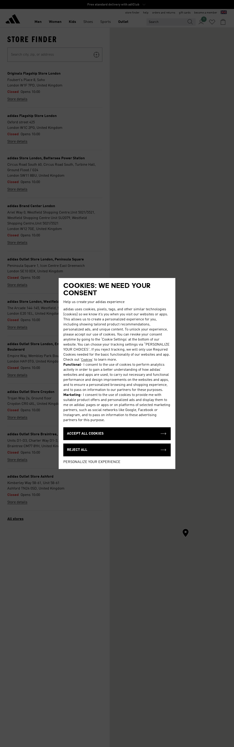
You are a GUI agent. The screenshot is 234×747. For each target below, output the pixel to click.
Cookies (86, 359)
